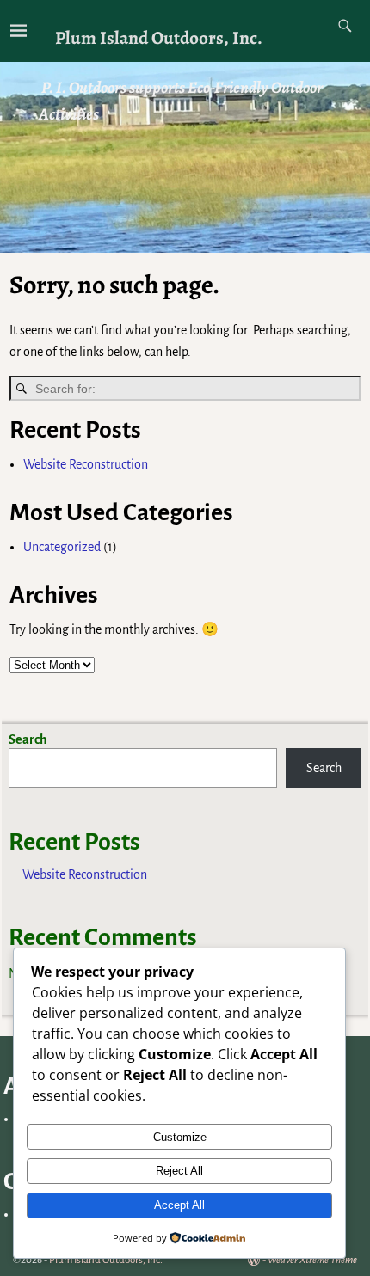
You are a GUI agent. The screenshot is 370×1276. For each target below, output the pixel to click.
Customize (180, 1137)
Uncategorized (62, 547)
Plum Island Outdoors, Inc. (158, 37)
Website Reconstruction (85, 464)
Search (28, 739)
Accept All (179, 1205)
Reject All (179, 1170)
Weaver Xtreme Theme (312, 1260)
